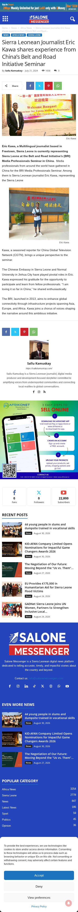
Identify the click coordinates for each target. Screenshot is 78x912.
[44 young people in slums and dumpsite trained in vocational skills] (12, 530)
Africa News (26, 27)
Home (5, 27)
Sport (5, 813)
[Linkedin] (27, 686)
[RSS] (44, 392)
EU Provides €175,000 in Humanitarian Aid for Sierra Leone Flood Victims (48, 587)
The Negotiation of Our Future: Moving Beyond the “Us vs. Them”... (49, 566)
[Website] (52, 686)
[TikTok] (35, 686)
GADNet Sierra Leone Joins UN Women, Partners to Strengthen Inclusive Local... (47, 607)
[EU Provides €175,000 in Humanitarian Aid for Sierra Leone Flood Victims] (12, 589)
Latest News (9, 807)
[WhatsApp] (58, 86)
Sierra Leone (34, 35)
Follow (39, 490)
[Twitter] (39, 86)
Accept (39, 875)
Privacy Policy (39, 906)
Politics (6, 819)
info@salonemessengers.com (46, 678)
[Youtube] (67, 686)
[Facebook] (30, 86)
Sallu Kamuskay (13, 70)
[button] (8, 151)
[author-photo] (39, 350)
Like (14, 490)
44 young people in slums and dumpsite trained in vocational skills (50, 526)
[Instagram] (39, 392)
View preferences (39, 897)
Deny (39, 886)
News (14, 27)
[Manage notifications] (68, 903)
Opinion (6, 825)
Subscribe (64, 490)
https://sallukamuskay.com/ (39, 368)
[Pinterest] (49, 86)
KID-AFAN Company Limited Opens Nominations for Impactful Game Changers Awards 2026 (48, 547)
